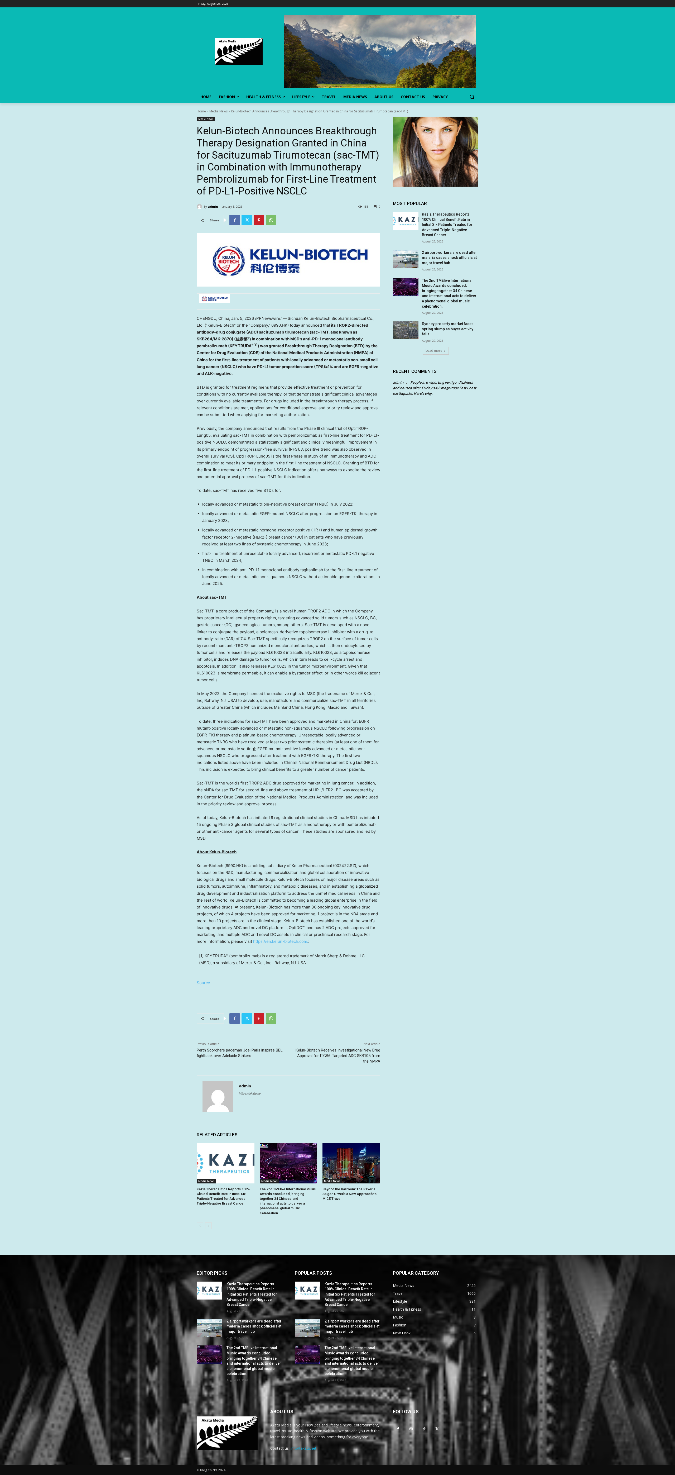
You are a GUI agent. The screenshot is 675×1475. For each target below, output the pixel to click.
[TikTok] (424, 1429)
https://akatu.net (250, 1093)
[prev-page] (200, 1225)
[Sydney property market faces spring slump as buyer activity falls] (405, 330)
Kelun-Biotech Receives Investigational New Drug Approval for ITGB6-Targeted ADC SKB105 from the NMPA (338, 1056)
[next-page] (208, 1225)
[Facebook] (234, 220)
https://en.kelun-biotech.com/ (280, 941)
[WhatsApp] (271, 220)
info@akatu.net (303, 1448)
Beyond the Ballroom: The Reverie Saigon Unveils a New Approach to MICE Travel (349, 1194)
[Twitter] (247, 220)
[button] (472, 97)
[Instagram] (411, 1429)
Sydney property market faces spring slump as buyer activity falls (448, 329)
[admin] (200, 206)
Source (203, 982)
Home (201, 111)
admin (213, 206)
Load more (434, 350)
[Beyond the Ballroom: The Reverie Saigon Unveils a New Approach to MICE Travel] (351, 1163)
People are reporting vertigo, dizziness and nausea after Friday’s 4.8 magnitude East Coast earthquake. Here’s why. (434, 388)
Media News (218, 111)
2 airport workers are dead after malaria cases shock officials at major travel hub (449, 257)
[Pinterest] (259, 220)
